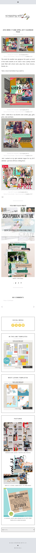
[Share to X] (15, 283)
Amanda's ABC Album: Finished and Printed (18, 452)
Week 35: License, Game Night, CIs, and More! (18, 485)
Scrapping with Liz (20, 542)
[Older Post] (34, 307)
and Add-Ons (22, 56)
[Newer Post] (2, 307)
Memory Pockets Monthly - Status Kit (11, 56)
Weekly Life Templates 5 (13, 54)
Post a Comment (8, 300)
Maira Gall (18, 548)
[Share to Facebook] (18, 283)
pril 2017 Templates (13, 192)
